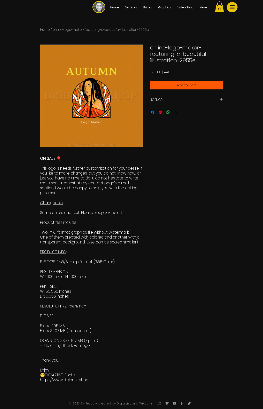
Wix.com (145, 403)
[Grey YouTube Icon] (174, 403)
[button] (219, 6)
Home (45, 29)
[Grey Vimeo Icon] (167, 403)
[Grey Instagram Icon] (159, 403)
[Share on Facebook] (152, 112)
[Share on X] (176, 112)
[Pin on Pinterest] (160, 112)
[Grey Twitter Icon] (189, 403)
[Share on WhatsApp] (168, 112)
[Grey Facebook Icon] (182, 403)
